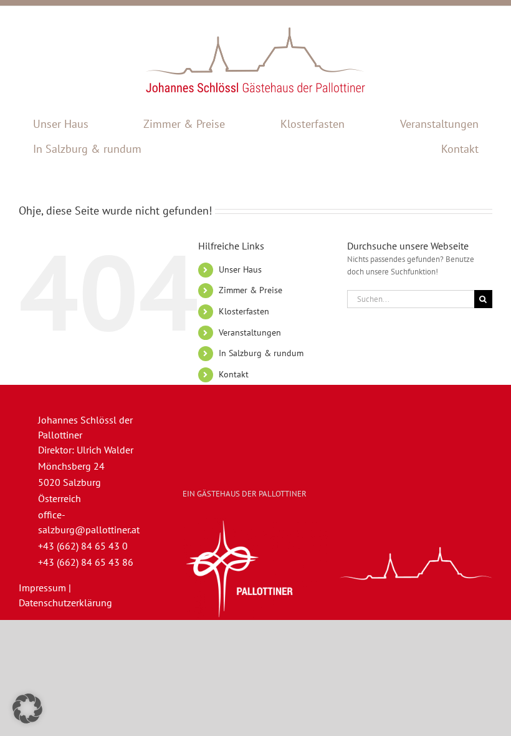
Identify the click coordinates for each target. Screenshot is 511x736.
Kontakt (234, 374)
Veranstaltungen (250, 332)
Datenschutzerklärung (65, 602)
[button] (27, 708)
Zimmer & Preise (250, 290)
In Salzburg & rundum (261, 353)
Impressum (42, 587)
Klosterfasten (244, 311)
